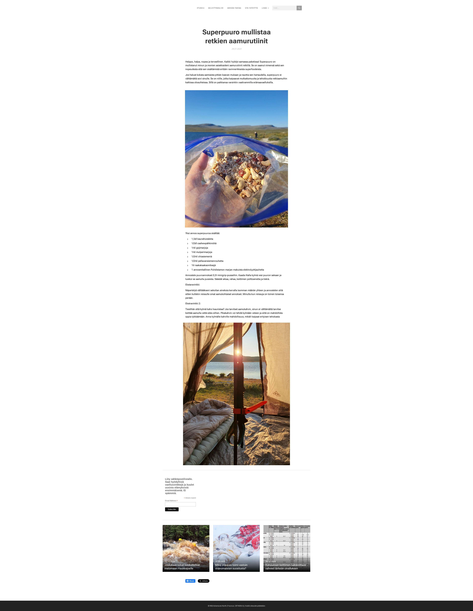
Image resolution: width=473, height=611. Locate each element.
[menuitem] (201, 8)
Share (191, 581)
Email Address (171, 500)
